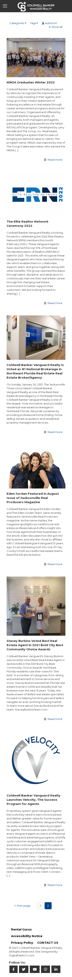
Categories (17, 23)
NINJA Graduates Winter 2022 (31, 82)
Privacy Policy (22, 943)
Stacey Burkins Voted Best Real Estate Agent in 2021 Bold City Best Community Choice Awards (35, 645)
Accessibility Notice (26, 936)
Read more (55, 159)
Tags (33, 23)
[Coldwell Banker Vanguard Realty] (36, 6)
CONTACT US (47, 943)
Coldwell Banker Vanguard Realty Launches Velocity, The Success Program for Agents (33, 800)
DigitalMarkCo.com (21, 955)
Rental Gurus (21, 929)
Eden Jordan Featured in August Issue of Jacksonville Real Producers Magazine (33, 498)
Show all (57, 26)
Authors (50, 23)
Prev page (23, 905)
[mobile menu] (5, 6)
